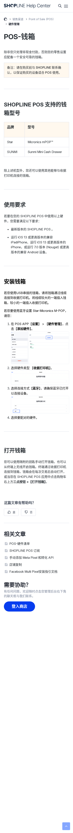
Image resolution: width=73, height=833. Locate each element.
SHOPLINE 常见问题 (5, 20)
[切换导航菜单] (66, 6)
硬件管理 (14, 24)
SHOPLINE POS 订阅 (24, 551)
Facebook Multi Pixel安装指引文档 (33, 571)
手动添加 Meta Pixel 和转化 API (31, 558)
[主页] (27, 6)
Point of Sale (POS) (41, 19)
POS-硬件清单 (19, 544)
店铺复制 (15, 565)
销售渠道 (17, 19)
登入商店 (19, 606)
